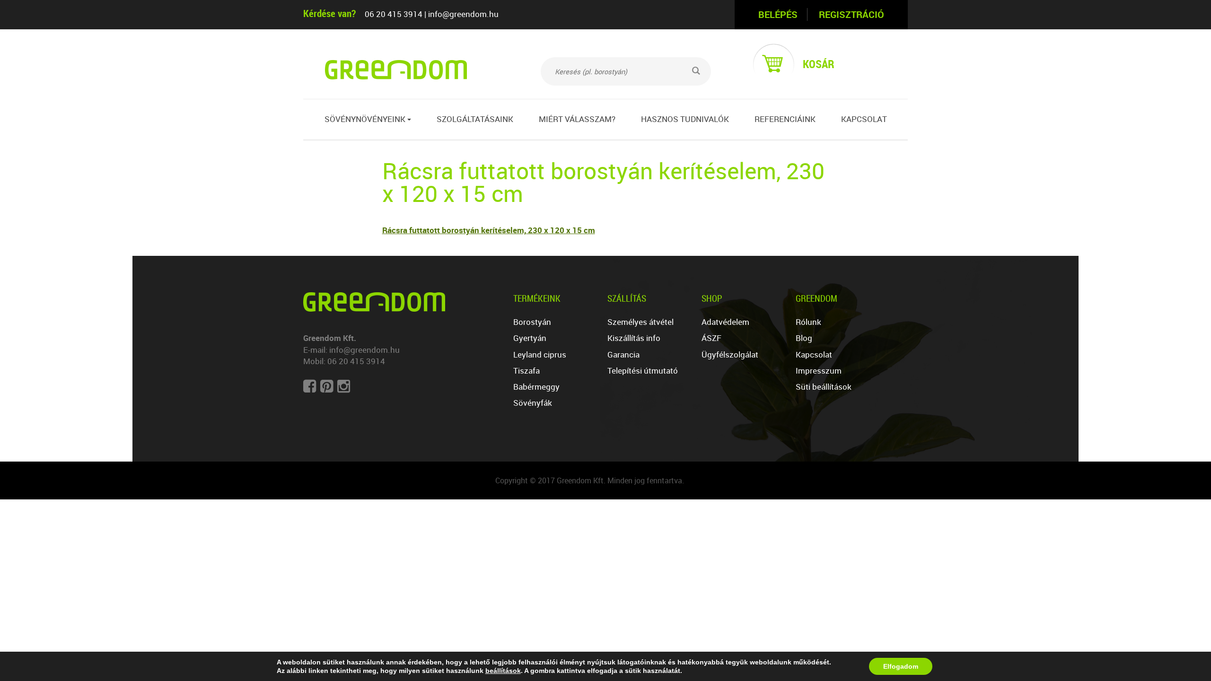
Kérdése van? (329, 13)
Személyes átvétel (640, 321)
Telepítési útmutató (642, 370)
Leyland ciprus (539, 354)
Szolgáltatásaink (475, 119)
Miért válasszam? (577, 119)
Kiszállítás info (633, 337)
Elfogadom (900, 666)
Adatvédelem (725, 321)
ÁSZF (711, 337)
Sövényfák (532, 402)
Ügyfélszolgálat (730, 354)
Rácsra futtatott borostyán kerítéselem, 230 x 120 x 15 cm (488, 230)
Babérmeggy (536, 386)
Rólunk (808, 321)
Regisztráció (851, 14)
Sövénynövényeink (368, 119)
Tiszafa (526, 370)
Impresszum (819, 370)
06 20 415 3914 (393, 14)
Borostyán (532, 321)
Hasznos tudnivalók (685, 119)
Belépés (778, 14)
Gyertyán (529, 337)
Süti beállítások (823, 386)
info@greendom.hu (463, 14)
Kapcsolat (864, 119)
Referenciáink (785, 119)
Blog (804, 337)
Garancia (623, 354)
